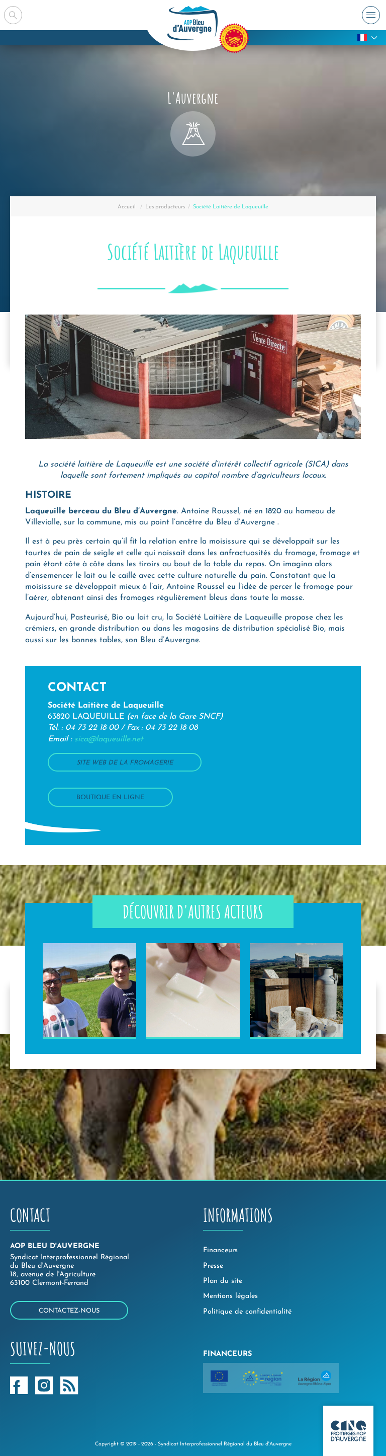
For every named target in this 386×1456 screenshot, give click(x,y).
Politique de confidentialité (247, 1312)
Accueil (127, 207)
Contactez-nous (69, 1311)
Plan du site (222, 1281)
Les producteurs (165, 207)
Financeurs (220, 1250)
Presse (213, 1266)
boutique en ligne (110, 797)
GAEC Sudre (283, 1024)
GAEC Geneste (81, 1024)
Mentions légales (230, 1296)
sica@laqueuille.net (108, 739)
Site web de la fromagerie (124, 762)
